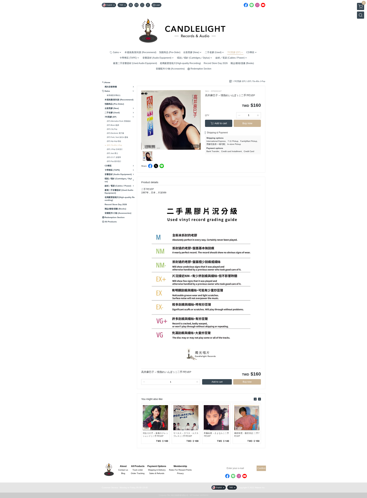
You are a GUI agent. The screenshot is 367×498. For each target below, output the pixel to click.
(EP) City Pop (112, 129)
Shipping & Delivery (157, 470)
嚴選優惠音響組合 (114, 95)
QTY (207, 115)
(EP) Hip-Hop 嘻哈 (114, 141)
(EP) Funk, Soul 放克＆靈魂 (117, 137)
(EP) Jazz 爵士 (112, 153)
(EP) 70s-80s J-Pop (114, 145)
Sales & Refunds (156, 473)
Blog (123, 473)
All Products (138, 466)
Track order (137, 470)
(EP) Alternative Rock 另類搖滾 (119, 121)
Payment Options (156, 466)
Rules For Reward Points (180, 470)
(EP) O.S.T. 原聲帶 (114, 157)
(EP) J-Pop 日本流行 (115, 149)
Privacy (180, 473)
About (123, 466)
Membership (180, 466)
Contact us (123, 470)
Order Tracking (138, 473)
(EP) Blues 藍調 (113, 125)
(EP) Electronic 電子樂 (115, 133)
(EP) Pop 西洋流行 (114, 161)
